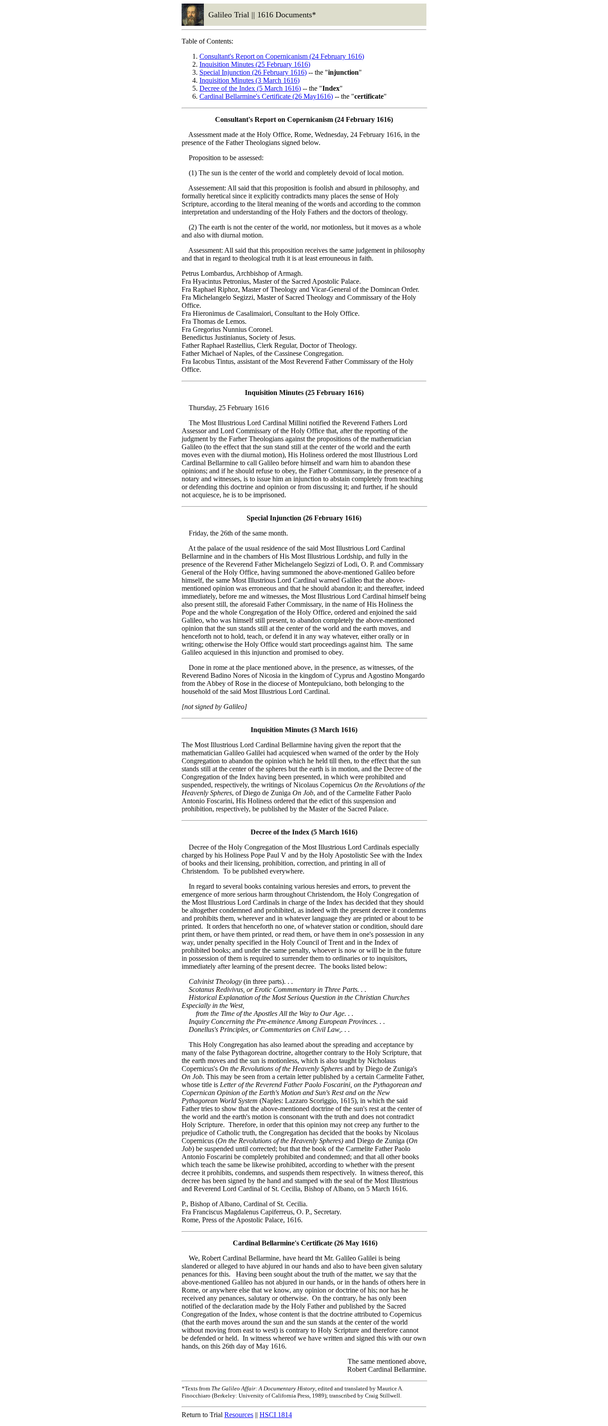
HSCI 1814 (275, 1414)
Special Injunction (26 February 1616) (253, 72)
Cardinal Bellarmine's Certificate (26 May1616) (266, 96)
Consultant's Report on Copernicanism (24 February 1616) (281, 56)
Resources (238, 1414)
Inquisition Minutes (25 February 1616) (254, 64)
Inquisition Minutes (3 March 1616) (249, 80)
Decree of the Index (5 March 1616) (250, 88)
